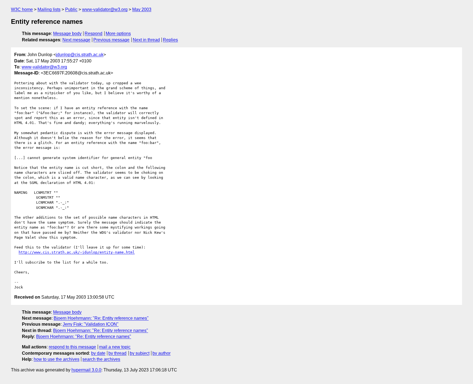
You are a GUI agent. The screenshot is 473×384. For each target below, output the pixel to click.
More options (118, 33)
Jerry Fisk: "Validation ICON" (91, 324)
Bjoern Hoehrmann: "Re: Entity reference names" (101, 318)
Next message (76, 39)
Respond (93, 33)
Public (71, 9)
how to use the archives (56, 359)
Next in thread (146, 39)
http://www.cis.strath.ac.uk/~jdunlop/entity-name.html (77, 252)
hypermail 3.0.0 (86, 370)
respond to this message (72, 347)
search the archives (101, 359)
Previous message (111, 39)
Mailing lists (49, 9)
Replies (170, 39)
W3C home (22, 9)
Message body (67, 33)
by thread (117, 353)
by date (98, 353)
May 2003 (141, 9)
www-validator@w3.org (105, 9)
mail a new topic (115, 347)
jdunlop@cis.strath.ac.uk (79, 54)
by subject (139, 353)
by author (161, 353)
